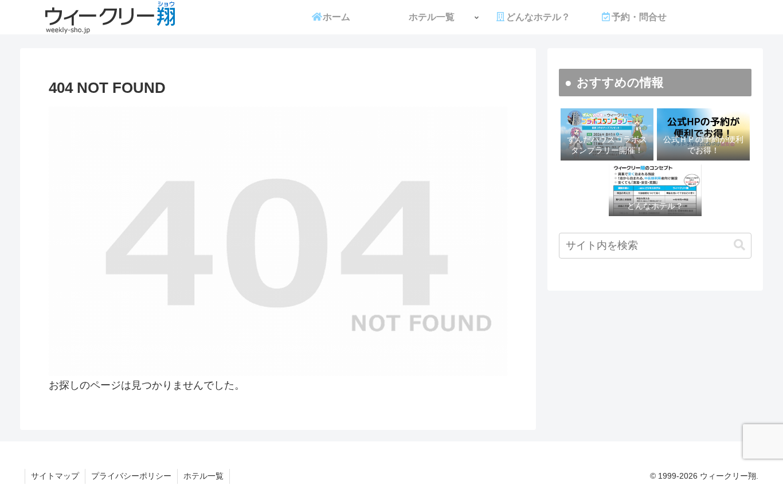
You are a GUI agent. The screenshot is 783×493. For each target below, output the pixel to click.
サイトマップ (55, 475)
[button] (739, 245)
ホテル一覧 (203, 475)
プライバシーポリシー (131, 475)
